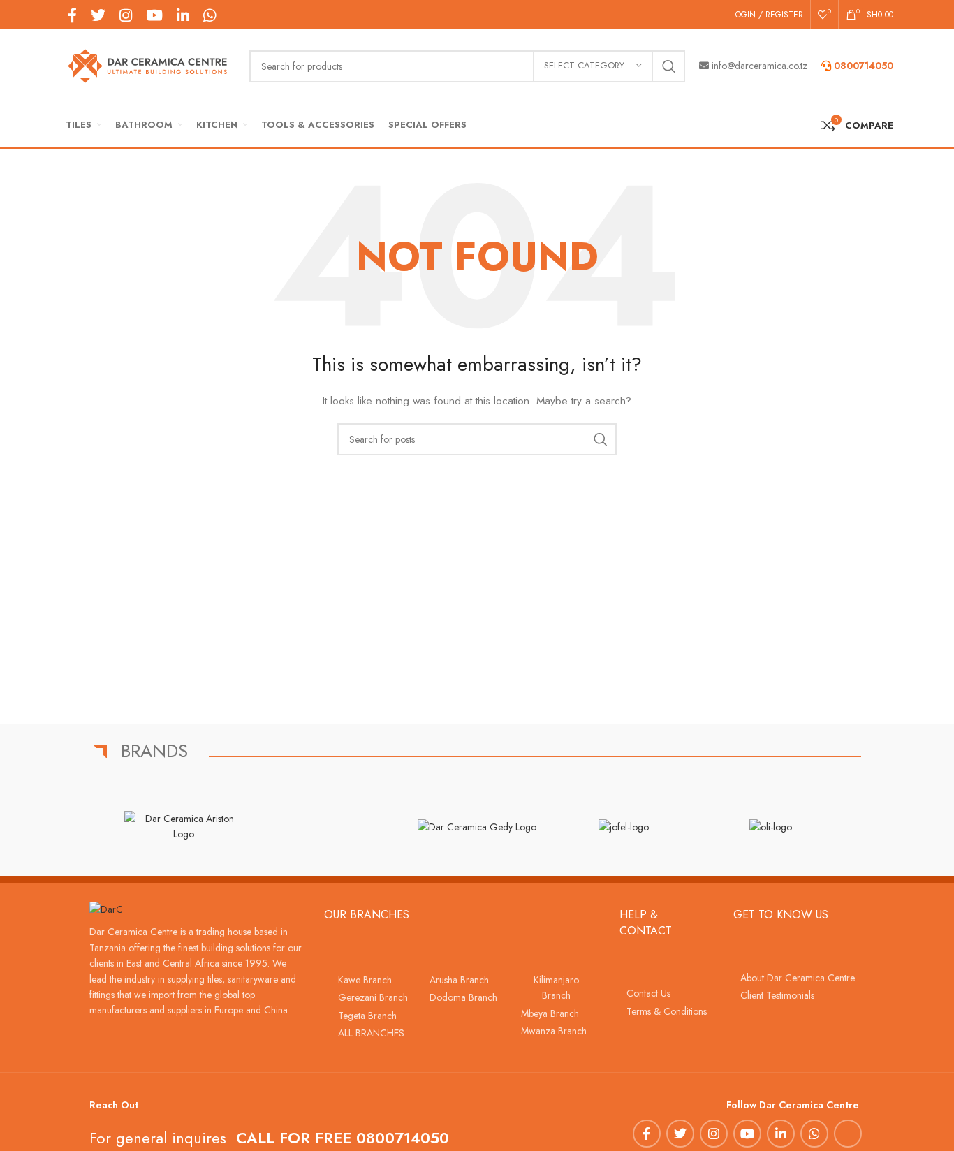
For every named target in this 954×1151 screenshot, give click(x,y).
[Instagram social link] (125, 15)
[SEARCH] (669, 66)
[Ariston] (183, 826)
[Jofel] (623, 826)
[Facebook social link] (72, 15)
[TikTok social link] (230, 15)
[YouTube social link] (154, 15)
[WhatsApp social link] (209, 15)
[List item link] (370, 980)
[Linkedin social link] (183, 15)
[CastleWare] (330, 826)
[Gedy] (477, 826)
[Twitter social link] (98, 15)
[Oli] (770, 826)
